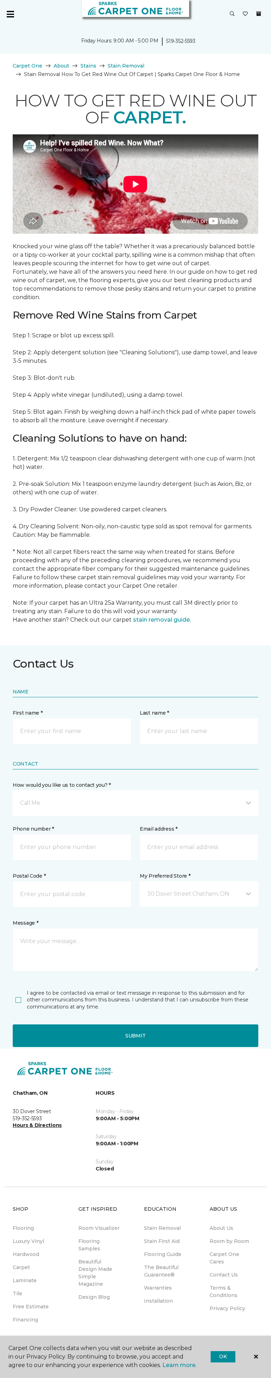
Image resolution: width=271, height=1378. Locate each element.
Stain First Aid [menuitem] (162, 1241)
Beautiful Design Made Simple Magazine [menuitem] (95, 1272)
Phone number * (33, 828)
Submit (135, 1036)
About (61, 66)
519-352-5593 (180, 41)
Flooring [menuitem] (23, 1228)
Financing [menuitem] (25, 1319)
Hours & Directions (37, 1125)
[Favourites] (245, 14)
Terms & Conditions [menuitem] (223, 1291)
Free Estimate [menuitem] (31, 1306)
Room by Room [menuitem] (229, 1241)
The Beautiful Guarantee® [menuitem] (161, 1271)
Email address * (158, 828)
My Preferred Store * (165, 875)
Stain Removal (126, 66)
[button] (232, 14)
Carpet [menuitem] (21, 1267)
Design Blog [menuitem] (94, 1297)
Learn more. (179, 1365)
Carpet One (27, 66)
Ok (223, 1356)
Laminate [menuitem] (25, 1280)
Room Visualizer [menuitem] (99, 1228)
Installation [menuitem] (158, 1301)
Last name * (154, 712)
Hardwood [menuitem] (26, 1254)
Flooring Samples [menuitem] (89, 1245)
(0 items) (258, 13)
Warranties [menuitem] (158, 1288)
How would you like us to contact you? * (62, 785)
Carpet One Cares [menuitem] (224, 1258)
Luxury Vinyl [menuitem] (28, 1241)
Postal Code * (29, 875)
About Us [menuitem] (221, 1228)
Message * (25, 922)
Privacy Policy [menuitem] (227, 1308)
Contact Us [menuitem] (224, 1275)
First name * (28, 712)
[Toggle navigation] (10, 14)
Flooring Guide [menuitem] (162, 1254)
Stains (88, 66)
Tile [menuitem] (17, 1293)
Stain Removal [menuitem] (162, 1228)
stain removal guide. (162, 619)
